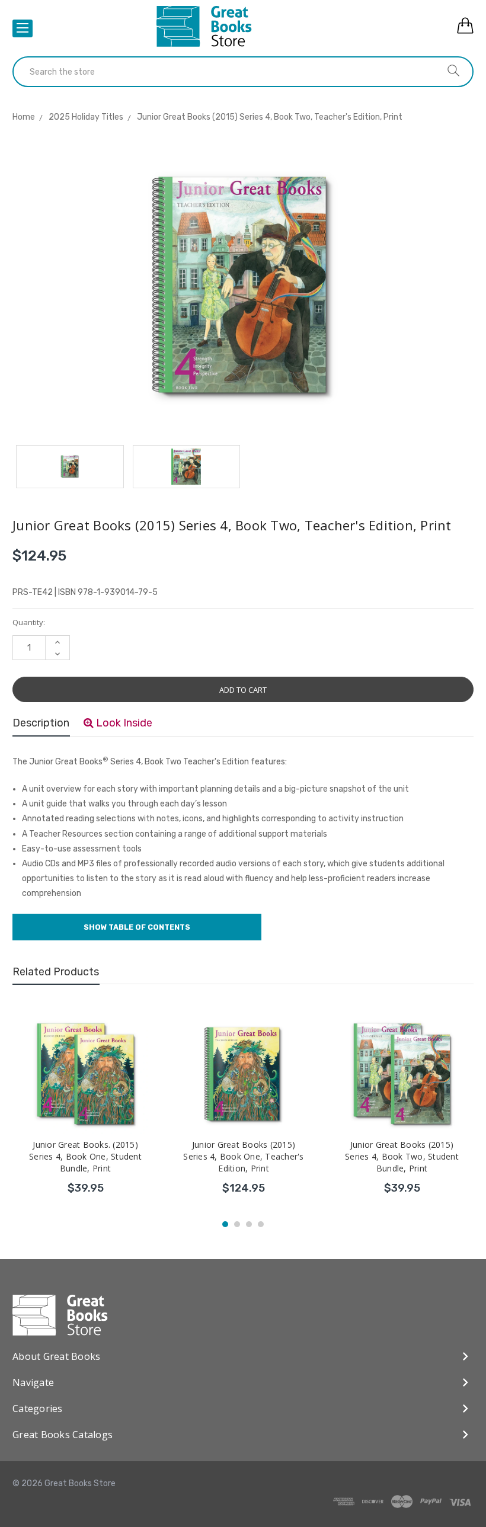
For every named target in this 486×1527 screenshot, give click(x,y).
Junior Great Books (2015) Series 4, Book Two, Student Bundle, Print (402, 1156)
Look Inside (123, 722)
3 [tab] (249, 1224)
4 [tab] (261, 1224)
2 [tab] (237, 1224)
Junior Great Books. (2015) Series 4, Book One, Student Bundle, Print (85, 1156)
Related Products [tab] (55, 971)
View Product (85, 1186)
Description (40, 722)
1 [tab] (225, 1224)
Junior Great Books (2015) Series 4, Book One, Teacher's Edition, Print (243, 1156)
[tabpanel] (86, 1109)
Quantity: (28, 622)
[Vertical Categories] (22, 28)
